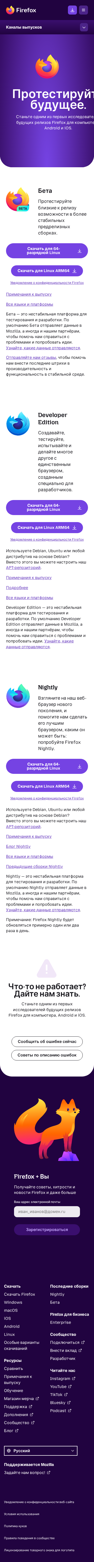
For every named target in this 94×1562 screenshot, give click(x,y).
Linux (9, 1334)
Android (12, 1326)
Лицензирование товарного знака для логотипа (39, 1550)
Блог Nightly (18, 846)
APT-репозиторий (23, 567)
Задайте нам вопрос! (24, 1472)
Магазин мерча (19, 1398)
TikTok (56, 1394)
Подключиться (64, 1342)
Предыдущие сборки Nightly (34, 866)
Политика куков (15, 1526)
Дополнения (16, 1414)
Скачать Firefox (72, 10)
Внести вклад (63, 1350)
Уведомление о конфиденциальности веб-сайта (39, 1502)
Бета (55, 1302)
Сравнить (13, 1368)
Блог (8, 1430)
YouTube (58, 1386)
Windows (13, 1302)
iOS (7, 1318)
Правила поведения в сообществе (29, 1538)
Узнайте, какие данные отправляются (43, 348)
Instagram (60, 1378)
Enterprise (60, 1322)
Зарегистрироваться (47, 1229)
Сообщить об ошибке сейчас (47, 1041)
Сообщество (16, 1422)
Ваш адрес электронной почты (37, 1202)
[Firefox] (21, 10)
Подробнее (17, 587)
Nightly (57, 1294)
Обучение (13, 1390)
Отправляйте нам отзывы (31, 357)
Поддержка (15, 1406)
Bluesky (57, 1402)
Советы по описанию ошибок (47, 1054)
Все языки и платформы (29, 304)
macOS (11, 1310)
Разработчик (62, 1358)
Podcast (58, 1410)
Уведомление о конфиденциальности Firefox (47, 283)
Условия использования (21, 1514)
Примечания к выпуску (29, 294)
